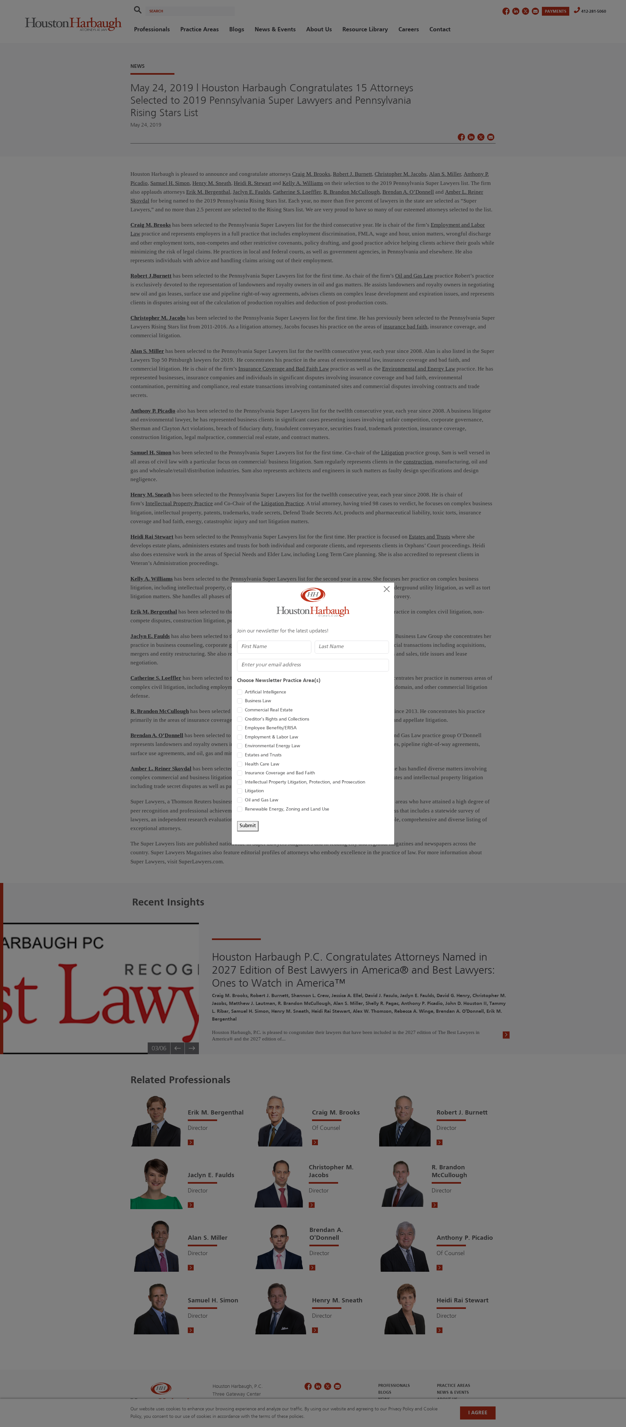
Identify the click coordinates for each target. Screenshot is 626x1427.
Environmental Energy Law (272, 746)
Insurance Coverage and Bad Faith (280, 773)
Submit (248, 825)
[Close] (386, 589)
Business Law (258, 701)
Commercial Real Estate (269, 710)
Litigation (254, 791)
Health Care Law (262, 764)
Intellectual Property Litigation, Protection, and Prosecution (305, 782)
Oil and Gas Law (261, 800)
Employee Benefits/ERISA (271, 728)
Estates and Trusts (263, 755)
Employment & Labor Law (271, 737)
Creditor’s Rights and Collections (277, 719)
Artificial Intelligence (265, 692)
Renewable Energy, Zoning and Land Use (287, 809)
